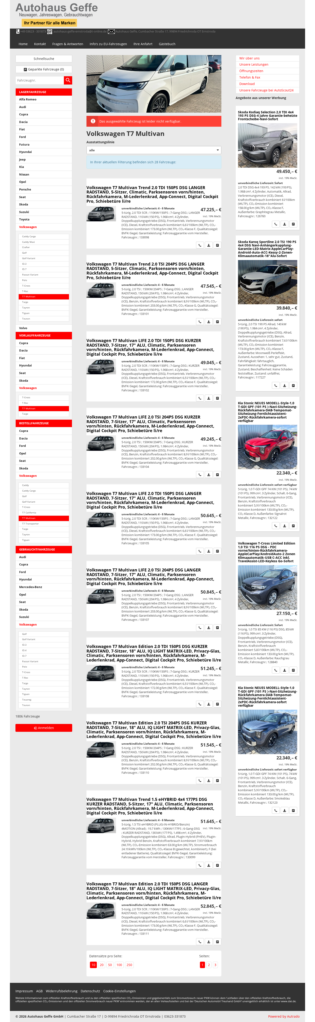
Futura (24, 144)
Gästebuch (167, 44)
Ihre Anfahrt (143, 44)
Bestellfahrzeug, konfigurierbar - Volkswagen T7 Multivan (153, 214)
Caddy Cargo (29, 236)
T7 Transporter (30, 523)
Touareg (26, 699)
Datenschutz (90, 991)
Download (247, 84)
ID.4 (24, 650)
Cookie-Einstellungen (119, 991)
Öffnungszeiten (251, 71)
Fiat (22, 129)
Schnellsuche (44, 58)
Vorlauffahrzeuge (35, 335)
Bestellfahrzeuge (34, 423)
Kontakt (40, 44)
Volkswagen (28, 227)
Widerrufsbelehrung (61, 991)
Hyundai (25, 152)
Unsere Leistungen (253, 64)
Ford (22, 137)
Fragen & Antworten (67, 44)
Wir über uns (249, 58)
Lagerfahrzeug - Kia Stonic (268, 464)
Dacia (23, 122)
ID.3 (24, 263)
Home (23, 44)
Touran (26, 318)
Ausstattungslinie (100, 142)
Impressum (24, 991)
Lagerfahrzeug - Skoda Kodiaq (268, 168)
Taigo (25, 302)
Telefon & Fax (249, 77)
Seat (22, 197)
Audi (22, 107)
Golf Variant (28, 258)
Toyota (24, 219)
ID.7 (24, 269)
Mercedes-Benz (30, 587)
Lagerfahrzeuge (32, 92)
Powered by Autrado (284, 1016)
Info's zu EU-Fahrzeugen (108, 44)
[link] (200, 245)
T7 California (29, 512)
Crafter (26, 247)
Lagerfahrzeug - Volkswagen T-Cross (268, 606)
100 (119, 965)
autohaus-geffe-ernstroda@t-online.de (80, 31)
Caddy (25, 485)
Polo (24, 280)
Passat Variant (30, 274)
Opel (22, 182)
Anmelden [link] (46, 728)
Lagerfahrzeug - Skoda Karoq (268, 313)
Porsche (25, 189)
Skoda (23, 204)
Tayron (26, 307)
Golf (24, 252)
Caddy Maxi (28, 241)
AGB (39, 991)
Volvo (23, 328)
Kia (21, 167)
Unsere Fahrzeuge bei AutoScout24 (266, 90)
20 (102, 965)
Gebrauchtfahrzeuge (37, 549)
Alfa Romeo (27, 99)
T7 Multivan (28, 296)
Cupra (23, 114)
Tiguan (26, 313)
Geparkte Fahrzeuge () (46, 69)
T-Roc (25, 291)
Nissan (24, 174)
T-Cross (26, 285)
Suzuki (24, 212)
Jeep (22, 159)
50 (110, 965)
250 (129, 965)
